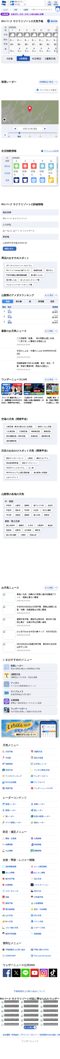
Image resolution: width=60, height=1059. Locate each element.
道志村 (50, 525)
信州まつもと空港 (44, 427)
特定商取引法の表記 (48, 1035)
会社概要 (6, 1035)
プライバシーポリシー (29, 1035)
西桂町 (8, 530)
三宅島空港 (23, 431)
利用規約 (15, 1035)
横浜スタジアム (42, 458)
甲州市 (27, 510)
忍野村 (18, 530)
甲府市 (8, 505)
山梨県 (26, 9)
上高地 (30, 458)
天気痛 (7, 173)
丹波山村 (33, 535)
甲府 (10, 317)
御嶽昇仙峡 (38, 270)
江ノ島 (31, 468)
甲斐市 (8, 510)
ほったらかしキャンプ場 (30, 280)
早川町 (8, 515)
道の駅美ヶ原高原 (40, 473)
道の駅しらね (11, 280)
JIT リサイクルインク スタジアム (19, 266)
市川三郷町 (47, 510)
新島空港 (47, 431)
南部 (10, 323)
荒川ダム (49, 270)
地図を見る (9, 249)
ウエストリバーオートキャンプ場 (19, 285)
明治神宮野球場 (12, 463)
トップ (5, 9)
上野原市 (40, 525)
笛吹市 (18, 510)
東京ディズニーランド (14, 458)
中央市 (36, 510)
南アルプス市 (38, 505)
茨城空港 (34, 436)
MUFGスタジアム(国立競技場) (18, 473)
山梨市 (18, 505)
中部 (15, 9)
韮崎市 (27, 505)
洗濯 (7, 180)
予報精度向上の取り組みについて (29, 991)
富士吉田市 (10, 525)
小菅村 (23, 535)
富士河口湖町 (11, 535)
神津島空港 (35, 431)
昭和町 (46, 515)
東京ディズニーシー (30, 463)
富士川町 (36, 515)
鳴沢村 (37, 530)
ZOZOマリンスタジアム (15, 468)
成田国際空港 (11, 441)
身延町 (18, 515)
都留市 (21, 525)
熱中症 (7, 166)
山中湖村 (27, 530)
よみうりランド (12, 477)
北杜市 (50, 505)
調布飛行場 (46, 436)
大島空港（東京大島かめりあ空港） (20, 427)
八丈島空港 (10, 431)
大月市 (30, 525)
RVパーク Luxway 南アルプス (18, 270)
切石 (10, 312)
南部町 (27, 515)
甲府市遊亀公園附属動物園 (16, 275)
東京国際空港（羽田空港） (16, 436)
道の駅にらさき (37, 275)
